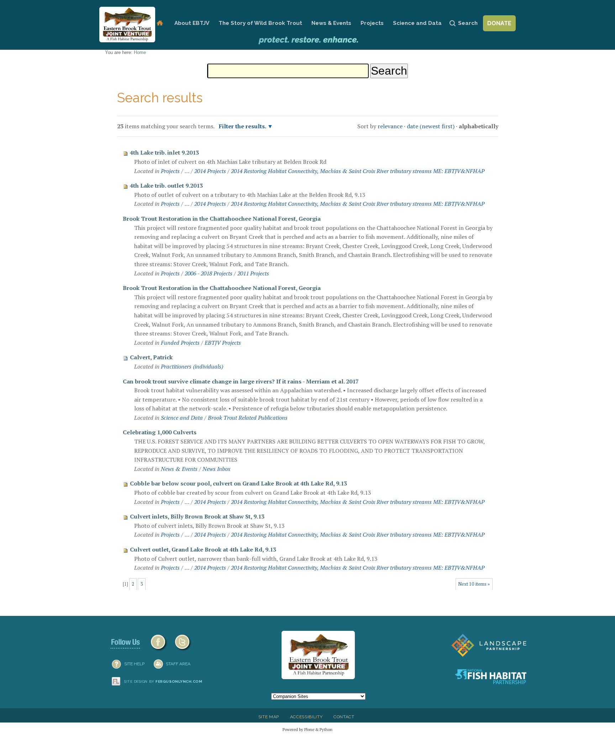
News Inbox (216, 469)
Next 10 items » (474, 584)
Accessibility (306, 716)
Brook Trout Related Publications (248, 417)
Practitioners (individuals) (192, 366)
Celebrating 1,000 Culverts (159, 432)
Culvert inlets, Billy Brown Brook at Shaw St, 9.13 (197, 516)
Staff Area (178, 663)
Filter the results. (243, 126)
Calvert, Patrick (151, 357)
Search (468, 23)
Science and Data (417, 23)
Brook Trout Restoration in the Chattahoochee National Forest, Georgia (222, 218)
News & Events (331, 23)
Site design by (163, 681)
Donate (499, 23)
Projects (372, 23)
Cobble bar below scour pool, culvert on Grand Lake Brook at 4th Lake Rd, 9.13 (238, 483)
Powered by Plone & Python (307, 729)
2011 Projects (253, 273)
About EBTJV (191, 23)
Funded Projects (180, 342)
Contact (343, 716)
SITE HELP (134, 663)
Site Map (268, 716)
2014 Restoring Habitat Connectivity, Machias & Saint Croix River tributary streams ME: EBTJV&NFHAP (357, 171)
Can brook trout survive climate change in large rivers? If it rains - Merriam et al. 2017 (241, 381)
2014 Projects (210, 171)
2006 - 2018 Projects (208, 273)
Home (159, 23)
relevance (390, 126)
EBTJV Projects (223, 342)
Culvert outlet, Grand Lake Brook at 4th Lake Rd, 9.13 (203, 549)
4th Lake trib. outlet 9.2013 (166, 185)
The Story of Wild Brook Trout (260, 23)
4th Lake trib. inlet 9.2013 (164, 152)
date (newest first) (430, 126)
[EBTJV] (127, 24)
